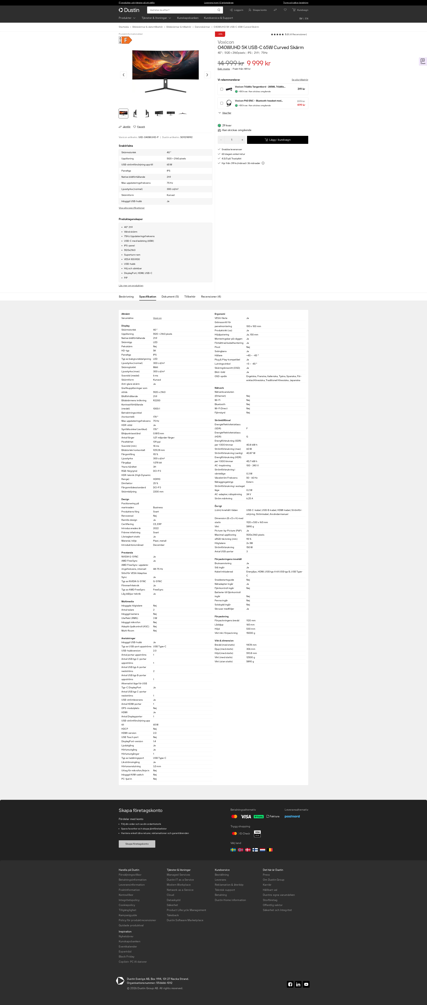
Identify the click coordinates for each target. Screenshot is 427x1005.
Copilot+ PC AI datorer (133, 961)
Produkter (125, 18)
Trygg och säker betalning (295, 3)
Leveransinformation (132, 884)
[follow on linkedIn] (298, 984)
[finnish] (255, 850)
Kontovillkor (126, 894)
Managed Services (178, 874)
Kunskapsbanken (188, 18)
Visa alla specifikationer (132, 208)
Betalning (221, 894)
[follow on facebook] (290, 984)
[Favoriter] (285, 10)
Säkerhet (172, 905)
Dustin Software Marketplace (185, 920)
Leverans (220, 879)
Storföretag (270, 900)
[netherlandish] (262, 850)
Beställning (222, 874)
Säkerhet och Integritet (277, 910)
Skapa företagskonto (137, 843)
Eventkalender (128, 946)
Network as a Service (180, 889)
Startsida (124, 27)
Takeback (173, 915)
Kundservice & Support (218, 18)
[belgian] (270, 850)
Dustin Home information (230, 900)
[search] (219, 10)
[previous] (123, 75)
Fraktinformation (129, 889)
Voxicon (226, 42)
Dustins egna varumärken (279, 894)
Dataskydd (173, 900)
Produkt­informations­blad (131, 34)
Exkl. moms (224, 69)
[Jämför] (275, 10)
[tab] (128, 297)
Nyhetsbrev (126, 936)
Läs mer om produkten (131, 285)
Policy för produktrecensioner (137, 920)
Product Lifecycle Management (186, 910)
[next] (207, 75)
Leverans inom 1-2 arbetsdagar (219, 3)
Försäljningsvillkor (130, 874)
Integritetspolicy (129, 900)
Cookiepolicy (127, 905)
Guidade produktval (131, 925)
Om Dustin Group (273, 879)
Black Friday (126, 956)
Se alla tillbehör (300, 79)
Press (266, 874)
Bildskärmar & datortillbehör (147, 27)
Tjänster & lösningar (154, 18)
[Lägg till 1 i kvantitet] (242, 140)
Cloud (170, 894)
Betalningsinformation (132, 879)
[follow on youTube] (306, 984)
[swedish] (233, 850)
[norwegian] (240, 850)
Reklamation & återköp (229, 884)
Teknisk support (225, 889)
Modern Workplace (179, 884)
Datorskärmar (202, 27)
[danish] (248, 850)
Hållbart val (270, 889)
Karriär (267, 884)
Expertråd (125, 951)
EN (306, 19)
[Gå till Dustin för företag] (129, 10)
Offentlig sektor (273, 905)
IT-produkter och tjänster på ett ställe (137, 3)
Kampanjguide (128, 915)
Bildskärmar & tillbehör (178, 27)
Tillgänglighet (127, 910)
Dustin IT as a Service (180, 879)
